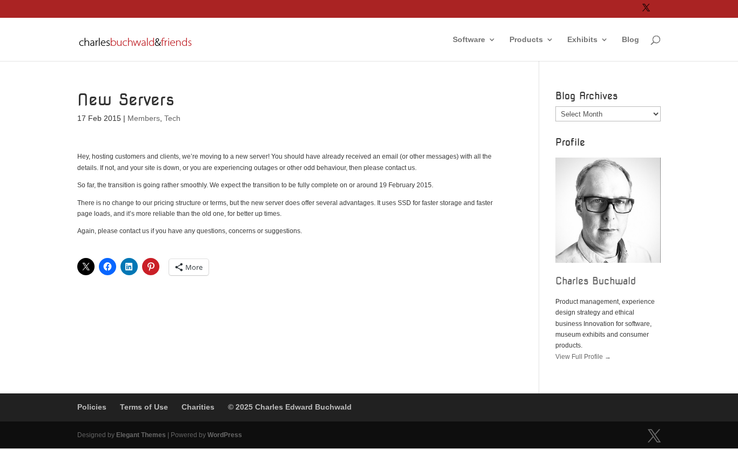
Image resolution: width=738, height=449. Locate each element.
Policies (91, 407)
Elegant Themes (141, 435)
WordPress (224, 435)
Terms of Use (144, 407)
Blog (630, 40)
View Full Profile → (583, 356)
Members (144, 118)
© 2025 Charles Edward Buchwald (290, 407)
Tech (172, 118)
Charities (198, 407)
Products (526, 40)
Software (469, 40)
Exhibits (582, 40)
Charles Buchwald (595, 281)
